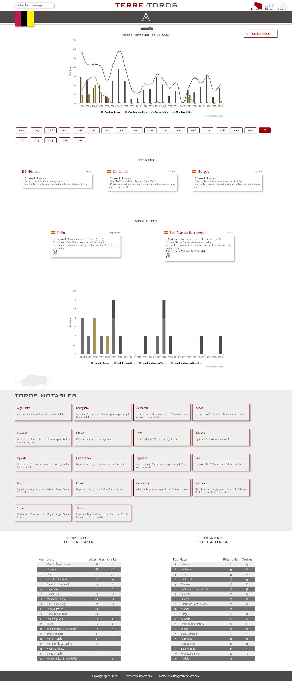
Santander (121, 171)
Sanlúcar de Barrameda (187, 232)
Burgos (203, 171)
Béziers (33, 171)
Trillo (61, 232)
